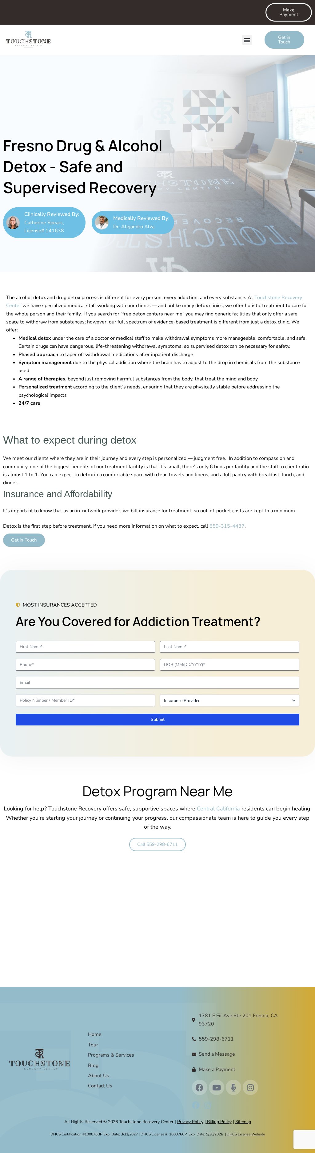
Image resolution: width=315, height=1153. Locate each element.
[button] (247, 40)
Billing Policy (219, 1122)
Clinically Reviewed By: (51, 214)
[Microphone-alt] (233, 1087)
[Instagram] (250, 1087)
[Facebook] (199, 1087)
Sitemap (243, 1122)
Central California (218, 808)
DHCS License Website (246, 1134)
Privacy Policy (190, 1122)
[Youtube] (216, 1087)
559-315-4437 (227, 526)
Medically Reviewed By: (141, 218)
